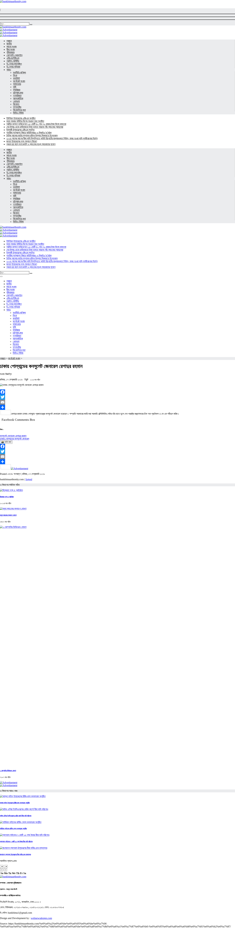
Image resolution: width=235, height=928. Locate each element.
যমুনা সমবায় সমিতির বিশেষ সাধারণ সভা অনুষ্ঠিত (25, 121)
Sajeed (28, 479)
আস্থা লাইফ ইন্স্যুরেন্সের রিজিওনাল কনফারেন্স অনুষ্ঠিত (15, 803)
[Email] (117, 402)
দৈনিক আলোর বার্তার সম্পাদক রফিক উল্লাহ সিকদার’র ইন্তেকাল (32, 135)
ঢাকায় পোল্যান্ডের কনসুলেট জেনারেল (14, 438)
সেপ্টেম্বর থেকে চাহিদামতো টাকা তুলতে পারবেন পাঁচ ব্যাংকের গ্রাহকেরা (34, 127)
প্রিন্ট (26, 379)
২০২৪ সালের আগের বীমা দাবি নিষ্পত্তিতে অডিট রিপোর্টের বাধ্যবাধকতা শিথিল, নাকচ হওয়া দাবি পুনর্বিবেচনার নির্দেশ (52, 138)
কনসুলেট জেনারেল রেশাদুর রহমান (13, 435)
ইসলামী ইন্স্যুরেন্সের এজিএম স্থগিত (20, 129)
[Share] (117, 407)
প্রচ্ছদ (2, 358)
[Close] (1, 276)
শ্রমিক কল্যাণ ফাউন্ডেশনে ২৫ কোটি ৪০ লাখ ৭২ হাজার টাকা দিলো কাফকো (36, 124)
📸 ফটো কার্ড (6, 442)
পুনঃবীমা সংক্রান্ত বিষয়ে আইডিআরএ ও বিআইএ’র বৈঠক (28, 132)
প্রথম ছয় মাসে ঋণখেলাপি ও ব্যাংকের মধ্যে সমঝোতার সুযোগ (30, 144)
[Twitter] (117, 397)
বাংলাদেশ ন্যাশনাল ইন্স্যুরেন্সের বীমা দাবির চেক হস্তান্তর (15, 854)
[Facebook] (117, 391)
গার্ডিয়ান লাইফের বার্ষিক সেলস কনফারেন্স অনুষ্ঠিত (13, 828)
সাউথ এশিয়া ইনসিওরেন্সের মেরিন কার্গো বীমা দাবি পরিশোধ (15, 816)
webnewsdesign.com (41, 918)
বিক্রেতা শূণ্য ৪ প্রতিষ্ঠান (7, 497)
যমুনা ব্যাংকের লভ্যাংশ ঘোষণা (8, 515)
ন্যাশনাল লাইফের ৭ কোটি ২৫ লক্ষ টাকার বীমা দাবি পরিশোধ (16, 841)
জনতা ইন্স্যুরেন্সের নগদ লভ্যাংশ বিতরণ (21, 141)
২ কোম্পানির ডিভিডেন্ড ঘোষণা (8, 771)
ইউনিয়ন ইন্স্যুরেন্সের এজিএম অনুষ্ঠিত (20, 118)
